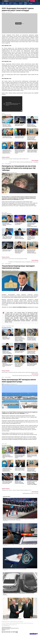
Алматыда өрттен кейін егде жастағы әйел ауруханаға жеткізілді (14, 258)
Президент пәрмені (21, 3)
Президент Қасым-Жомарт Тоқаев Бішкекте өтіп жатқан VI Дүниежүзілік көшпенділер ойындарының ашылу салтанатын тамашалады (19, 519)
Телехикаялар (17, 0)
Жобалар (12, 0)
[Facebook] (2, 631)
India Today (21, 199)
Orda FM (29, 1)
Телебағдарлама (24, 0)
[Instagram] (6, 631)
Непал (6, 212)
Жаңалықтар (7, 0)
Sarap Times (7, 3)
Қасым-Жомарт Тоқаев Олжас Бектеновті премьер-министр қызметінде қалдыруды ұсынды (20, 372)
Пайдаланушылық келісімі (6, 627)
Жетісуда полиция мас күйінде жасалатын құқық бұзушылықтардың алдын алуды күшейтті (20, 544)
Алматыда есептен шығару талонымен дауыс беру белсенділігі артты (15, 158)
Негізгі (3, 163)
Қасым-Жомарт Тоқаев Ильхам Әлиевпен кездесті (12, 618)
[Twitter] (4, 631)
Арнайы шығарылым (15, 3)
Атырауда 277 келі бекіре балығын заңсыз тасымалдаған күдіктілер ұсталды (23, 261)
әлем (3, 212)
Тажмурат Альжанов (7, 270)
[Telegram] (9, 631)
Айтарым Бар (10, 3)
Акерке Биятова (7, 172)
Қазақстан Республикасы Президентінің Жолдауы (10, 628)
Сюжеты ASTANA (8, 163)
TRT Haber (26, 413)
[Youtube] (11, 631)
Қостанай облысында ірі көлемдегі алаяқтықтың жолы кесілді (14, 568)
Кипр (6, 443)
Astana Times (3, 3)
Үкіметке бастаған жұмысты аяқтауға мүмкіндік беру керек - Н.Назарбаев (23, 161)
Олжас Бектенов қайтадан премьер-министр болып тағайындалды (25, 375)
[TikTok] (13, 631)
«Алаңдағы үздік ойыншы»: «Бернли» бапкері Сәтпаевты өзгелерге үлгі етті (16, 490)
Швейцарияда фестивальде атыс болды (30, 493)
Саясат (3, 113)
